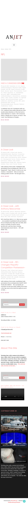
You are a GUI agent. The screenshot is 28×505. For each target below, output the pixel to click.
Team (7, 164)
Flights (24, 87)
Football (3, 89)
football (22, 215)
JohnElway (10, 101)
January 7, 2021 (6, 270)
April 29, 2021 (6, 211)
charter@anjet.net (6, 333)
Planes (13, 89)
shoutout (7, 91)
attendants (23, 96)
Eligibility (3, 277)
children (10, 160)
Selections (13, 216)
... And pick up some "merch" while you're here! (14, 461)
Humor (19, 155)
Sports (11, 91)
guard (20, 99)
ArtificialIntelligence (6, 96)
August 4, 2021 (6, 152)
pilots (23, 101)
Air (19, 86)
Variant (18, 159)
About (6, 49)
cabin (6, 97)
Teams (13, 278)
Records (22, 273)
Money (2, 216)
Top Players (20, 216)
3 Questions (12, 86)
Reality (2, 157)
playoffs (16, 277)
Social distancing (12, 157)
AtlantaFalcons (16, 96)
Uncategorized (7, 159)
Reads (2, 91)
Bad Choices (4, 160)
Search (22, 304)
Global (11, 155)
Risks (6, 157)
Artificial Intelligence (6, 87)
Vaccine (13, 159)
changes (15, 275)
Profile (23, 89)
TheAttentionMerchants (7, 104)
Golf (7, 89)
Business (23, 211)
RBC (9, 102)
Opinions (19, 162)
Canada (11, 97)
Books (20, 87)
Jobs (16, 213)
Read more (5, 120)
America (23, 86)
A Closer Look (7, 149)
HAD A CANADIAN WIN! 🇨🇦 (12, 83)
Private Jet (18, 89)
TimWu (11, 106)
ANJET (8, 94)
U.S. (2, 92)
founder (3, 99)
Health (15, 155)
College (3, 213)
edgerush (23, 97)
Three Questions (18, 91)
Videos (5, 92)
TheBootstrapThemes (14, 502)
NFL (10, 89)
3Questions (10, 92)
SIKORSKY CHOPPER (14, 429)
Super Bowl (9, 278)
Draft (17, 215)
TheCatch (16, 104)
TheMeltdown (4, 106)
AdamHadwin (19, 92)
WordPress (14, 500)
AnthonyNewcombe (15, 94)
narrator (16, 101)
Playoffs (18, 273)
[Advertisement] (14, 14)
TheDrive (21, 104)
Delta (7, 155)
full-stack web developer (12, 99)
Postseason (22, 277)
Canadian (15, 97)
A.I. (17, 86)
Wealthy (14, 215)
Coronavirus (21, 154)
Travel (24, 91)
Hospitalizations (5, 162)
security (13, 102)
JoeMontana (4, 101)
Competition (4, 273)
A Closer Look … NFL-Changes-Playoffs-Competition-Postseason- (13, 265)
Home (2, 49)
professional (4, 102)
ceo (20, 97)
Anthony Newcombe (6, 154)
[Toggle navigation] (14, 44)
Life (19, 213)
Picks (9, 216)
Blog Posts (15, 87)
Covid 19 (3, 155)
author (3, 97)
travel (11, 164)
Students (24, 157)
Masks (12, 162)
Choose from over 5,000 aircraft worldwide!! (14, 445)
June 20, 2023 (6, 86)
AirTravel (3, 94)
